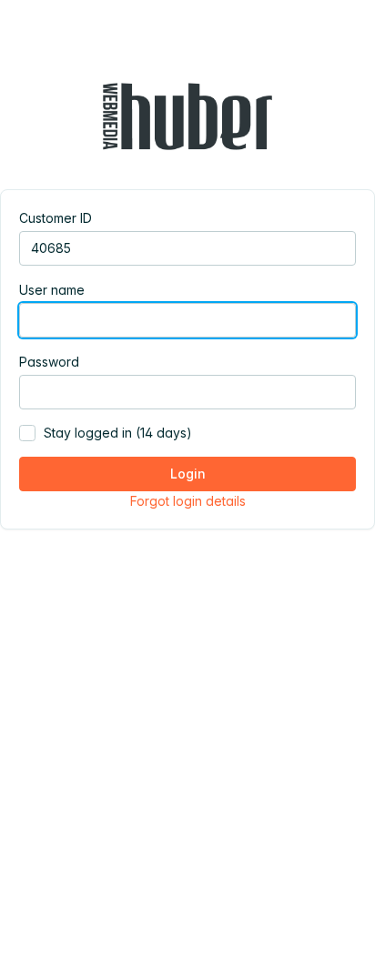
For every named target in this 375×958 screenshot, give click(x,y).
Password (49, 361)
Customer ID (55, 218)
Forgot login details (188, 501)
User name (52, 289)
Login (188, 473)
